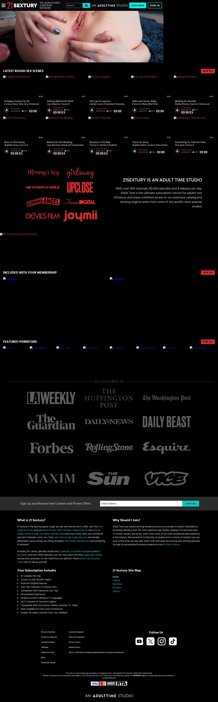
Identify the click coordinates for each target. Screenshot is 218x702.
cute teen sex (61, 537)
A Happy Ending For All (17, 101)
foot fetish (70, 541)
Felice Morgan (64, 530)
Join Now (137, 5)
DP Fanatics (15, 109)
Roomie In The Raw (100, 142)
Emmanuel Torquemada (40, 104)
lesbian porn (83, 541)
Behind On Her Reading (59, 142)
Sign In (155, 5)
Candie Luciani (96, 104)
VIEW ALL (208, 273)
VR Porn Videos (171, 544)
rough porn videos (92, 555)
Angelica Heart (139, 145)
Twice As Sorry (140, 142)
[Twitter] (150, 641)
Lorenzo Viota (11, 104)
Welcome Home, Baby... (145, 101)
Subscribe (190, 503)
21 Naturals (64, 551)
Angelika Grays (11, 145)
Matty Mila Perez (150, 104)
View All (208, 71)
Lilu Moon (44, 534)
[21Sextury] (81, 36)
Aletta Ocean (49, 530)
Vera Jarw (23, 104)
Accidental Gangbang (82, 551)
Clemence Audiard (108, 145)
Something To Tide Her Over (190, 142)
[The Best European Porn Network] (81, 234)
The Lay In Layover (100, 101)
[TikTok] (173, 641)
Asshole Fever (59, 108)
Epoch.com (56, 675)
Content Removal (109, 678)
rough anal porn (79, 537)
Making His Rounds (185, 101)
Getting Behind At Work (60, 101)
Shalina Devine (182, 104)
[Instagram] (162, 641)
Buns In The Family (14, 142)
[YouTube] (139, 641)
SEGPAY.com (139, 675)
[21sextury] (22, 5)
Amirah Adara (58, 534)
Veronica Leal (31, 534)
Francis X (65, 104)
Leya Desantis (53, 104)
